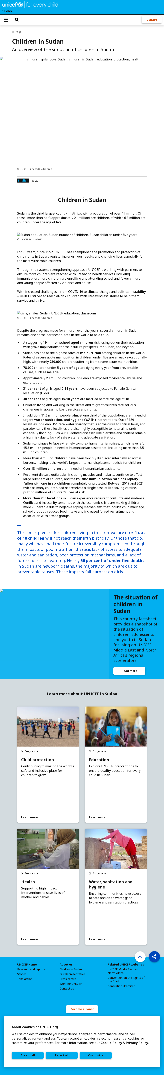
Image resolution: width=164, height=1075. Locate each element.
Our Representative (72, 974)
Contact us (67, 988)
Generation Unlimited (121, 986)
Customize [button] (95, 1055)
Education (99, 759)
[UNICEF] (30, 4)
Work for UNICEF (71, 984)
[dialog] (82, 1041)
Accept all (27, 1055)
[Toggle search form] (17, 19)
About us (66, 964)
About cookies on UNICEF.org (35, 1027)
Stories (21, 974)
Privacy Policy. (137, 1043)
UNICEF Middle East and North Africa (123, 971)
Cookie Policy (111, 1043)
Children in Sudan (71, 969)
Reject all (61, 1055)
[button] (154, 956)
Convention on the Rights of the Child (126, 979)
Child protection (37, 759)
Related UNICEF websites (126, 964)
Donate (151, 19)
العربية (35, 180)
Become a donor (82, 1009)
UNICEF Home (27, 964)
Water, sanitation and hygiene (111, 884)
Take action (24, 979)
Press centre (68, 979)
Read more (129, 671)
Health (28, 881)
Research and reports (31, 969)
